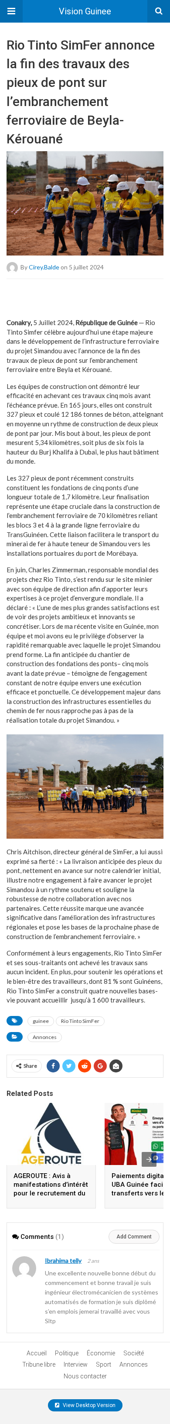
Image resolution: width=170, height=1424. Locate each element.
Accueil (37, 1353)
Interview (76, 1364)
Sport (103, 1364)
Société (133, 1353)
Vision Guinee (85, 11)
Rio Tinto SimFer (80, 1021)
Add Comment (134, 1237)
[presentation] (149, 1159)
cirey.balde (44, 267)
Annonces (45, 1037)
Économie (101, 1353)
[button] (11, 11)
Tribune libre (38, 1364)
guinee (41, 1021)
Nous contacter (85, 1376)
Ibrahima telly (63, 1260)
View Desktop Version (88, 1405)
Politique (66, 1353)
